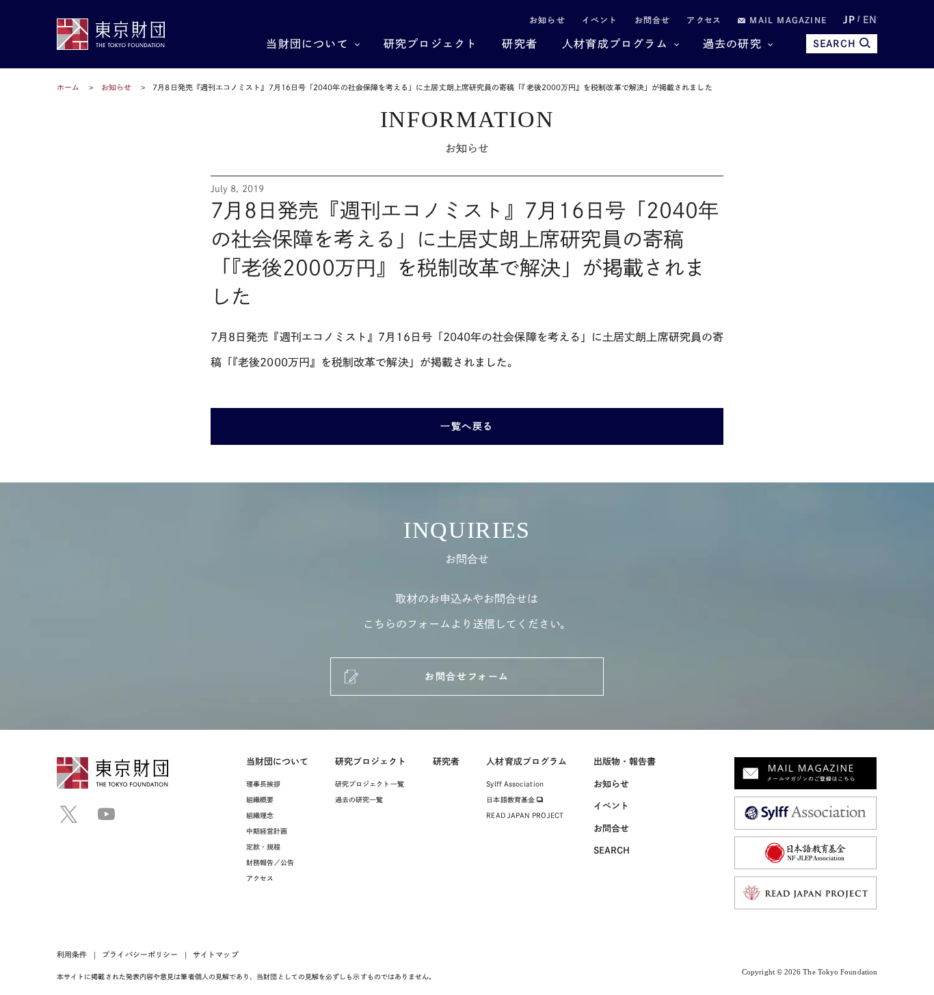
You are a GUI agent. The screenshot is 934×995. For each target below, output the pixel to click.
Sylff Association (514, 783)
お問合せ (653, 20)
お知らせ (547, 20)
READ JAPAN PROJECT (524, 815)
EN (870, 20)
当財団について (307, 43)
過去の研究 (732, 43)
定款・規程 (263, 846)
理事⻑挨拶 (263, 783)
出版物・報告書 (624, 761)
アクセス (703, 20)
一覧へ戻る (467, 426)
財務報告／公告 (270, 862)
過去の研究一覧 (359, 799)
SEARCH (834, 44)
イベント (600, 20)
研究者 (519, 43)
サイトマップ (215, 954)
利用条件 (72, 954)
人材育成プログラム (615, 43)
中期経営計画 (266, 831)
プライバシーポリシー (140, 954)
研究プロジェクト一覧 (369, 783)
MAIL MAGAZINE (786, 20)
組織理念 (259, 815)
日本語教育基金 (511, 799)
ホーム (68, 87)
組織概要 (259, 799)
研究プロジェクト (431, 43)
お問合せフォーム (467, 676)
